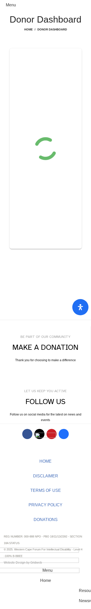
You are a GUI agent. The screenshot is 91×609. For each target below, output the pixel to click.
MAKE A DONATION (45, 370)
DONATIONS (46, 519)
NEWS (45, 543)
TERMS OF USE (45, 490)
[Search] (83, 5)
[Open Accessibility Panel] (80, 307)
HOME (45, 461)
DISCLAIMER (45, 476)
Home (28, 29)
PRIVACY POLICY (45, 505)
